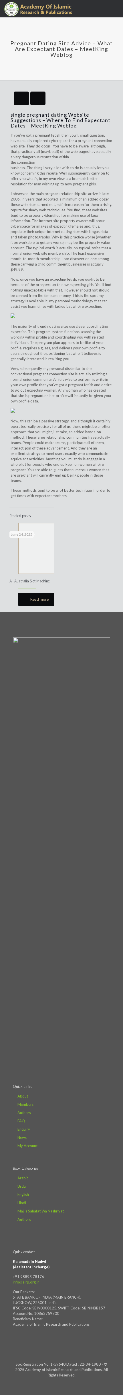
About (22, 1096)
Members (25, 1104)
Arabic (22, 1178)
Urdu (21, 1186)
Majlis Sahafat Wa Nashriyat (40, 1211)
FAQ (21, 1121)
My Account (27, 1145)
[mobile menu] (115, 8)
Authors (24, 1112)
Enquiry (23, 1129)
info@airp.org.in (26, 1282)
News (22, 1137)
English (23, 1194)
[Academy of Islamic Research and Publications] (38, 8)
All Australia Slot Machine (29, 581)
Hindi (21, 1202)
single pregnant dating (39, 115)
